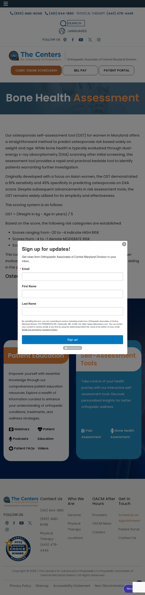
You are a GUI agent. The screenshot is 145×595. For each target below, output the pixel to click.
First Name (29, 286)
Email (25, 268)
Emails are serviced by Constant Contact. (40, 329)
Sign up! (72, 339)
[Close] (124, 244)
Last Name (29, 303)
